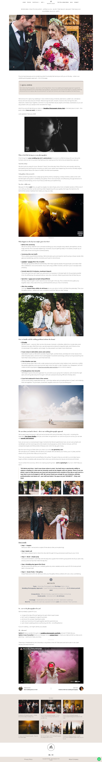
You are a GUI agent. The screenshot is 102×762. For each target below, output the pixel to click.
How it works (22, 542)
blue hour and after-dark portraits (48, 367)
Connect (76, 2)
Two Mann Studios (30, 436)
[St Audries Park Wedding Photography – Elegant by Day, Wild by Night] (29, 727)
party (30, 279)
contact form (54, 635)
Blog (71, 2)
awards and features (27, 438)
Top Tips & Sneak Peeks (63, 2)
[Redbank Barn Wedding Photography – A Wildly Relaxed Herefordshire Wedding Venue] (29, 706)
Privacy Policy (28, 759)
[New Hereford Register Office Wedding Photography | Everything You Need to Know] (51, 727)
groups (30, 261)
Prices (29, 2)
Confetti (24, 261)
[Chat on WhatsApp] (99, 759)
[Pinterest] (52, 754)
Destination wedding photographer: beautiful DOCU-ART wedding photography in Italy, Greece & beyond (73, 737)
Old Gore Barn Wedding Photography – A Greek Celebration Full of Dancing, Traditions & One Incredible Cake (50, 717)
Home (24, 2)
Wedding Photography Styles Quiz (54, 108)
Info (42, 2)
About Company (73, 759)
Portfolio (35, 2)
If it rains (24, 342)
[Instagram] (49, 754)
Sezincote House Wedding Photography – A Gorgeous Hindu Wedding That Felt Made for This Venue (72, 717)
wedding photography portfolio (50, 633)
